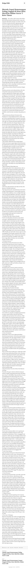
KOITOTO (4, 18)
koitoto (21, 547)
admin (12, 547)
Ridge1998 (6, 3)
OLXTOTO (18, 567)
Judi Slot (17, 547)
